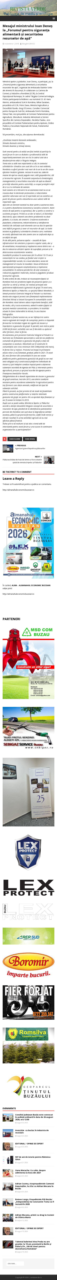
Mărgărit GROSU (28, 44)
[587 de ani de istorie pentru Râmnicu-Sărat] (8, 1162)
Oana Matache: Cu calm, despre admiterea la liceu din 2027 (30, 1171)
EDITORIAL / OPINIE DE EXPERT (29, 1143)
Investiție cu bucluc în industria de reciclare (32, 1131)
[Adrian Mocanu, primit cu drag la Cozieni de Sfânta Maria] (8, 1220)
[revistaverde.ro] (28, 14)
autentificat (19, 484)
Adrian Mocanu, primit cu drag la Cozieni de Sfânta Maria (34, 1216)
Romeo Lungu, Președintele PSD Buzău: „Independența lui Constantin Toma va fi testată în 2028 (34, 1201)
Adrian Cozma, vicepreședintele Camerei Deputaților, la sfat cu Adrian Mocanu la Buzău (34, 1186)
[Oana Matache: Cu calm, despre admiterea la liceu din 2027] (8, 1175)
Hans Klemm (14, 439)
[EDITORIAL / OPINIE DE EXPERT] (8, 1149)
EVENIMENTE (9, 1108)
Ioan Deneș (30, 439)
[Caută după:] (15, 1263)
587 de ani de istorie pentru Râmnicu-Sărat (33, 1158)
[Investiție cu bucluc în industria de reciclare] (8, 1135)
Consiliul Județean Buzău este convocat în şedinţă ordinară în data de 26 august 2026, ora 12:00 (34, 1117)
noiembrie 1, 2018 (12, 44)
